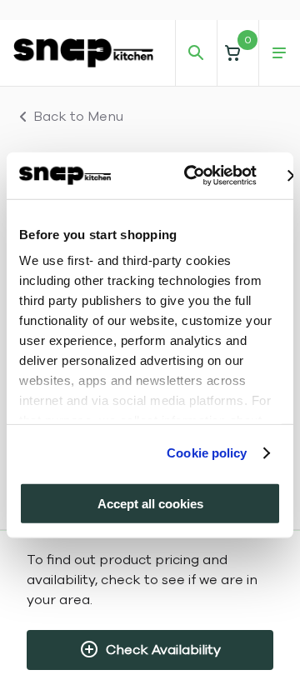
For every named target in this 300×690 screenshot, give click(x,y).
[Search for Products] (196, 53)
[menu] (279, 53)
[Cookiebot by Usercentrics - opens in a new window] (191, 176)
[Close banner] (293, 176)
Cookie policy (207, 453)
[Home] (83, 52)
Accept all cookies (150, 503)
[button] (237, 53)
